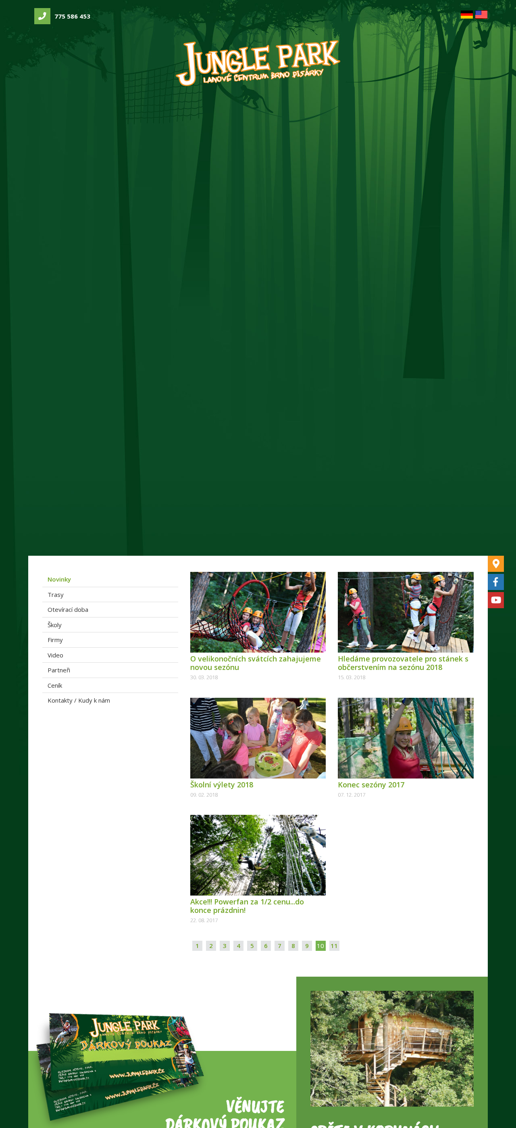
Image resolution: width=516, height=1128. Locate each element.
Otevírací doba (68, 609)
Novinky (59, 579)
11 (334, 946)
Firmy (55, 640)
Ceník (55, 685)
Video (55, 655)
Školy (55, 625)
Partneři (59, 670)
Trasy (56, 594)
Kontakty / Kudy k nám (79, 700)
